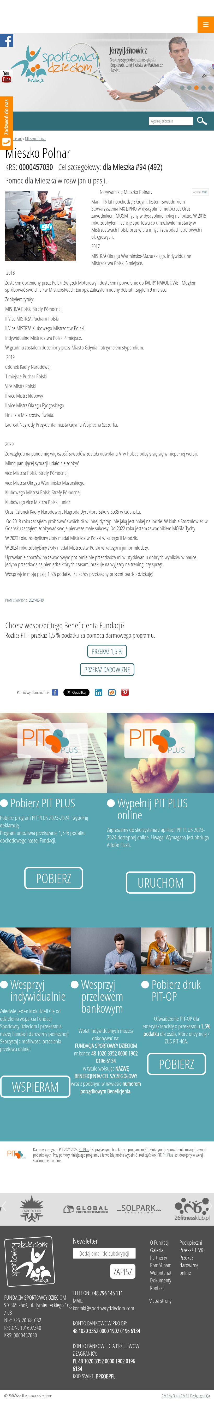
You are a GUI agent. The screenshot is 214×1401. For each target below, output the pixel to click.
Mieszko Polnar (35, 138)
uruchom (161, 882)
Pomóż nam (160, 1265)
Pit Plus (84, 1149)
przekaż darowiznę (107, 669)
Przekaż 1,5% (192, 1250)
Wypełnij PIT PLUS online (152, 808)
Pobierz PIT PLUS (42, 802)
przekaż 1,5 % (107, 651)
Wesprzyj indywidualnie (38, 990)
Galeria (156, 1250)
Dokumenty (160, 1280)
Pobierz (53, 878)
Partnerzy (158, 1257)
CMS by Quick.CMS (174, 1395)
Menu (206, 24)
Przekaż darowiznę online (189, 1265)
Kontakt (157, 1288)
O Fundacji (159, 1242)
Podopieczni (13, 138)
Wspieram (35, 1086)
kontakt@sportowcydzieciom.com (103, 1308)
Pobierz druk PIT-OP (176, 990)
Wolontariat (160, 1272)
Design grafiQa (200, 1395)
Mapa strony (159, 1300)
